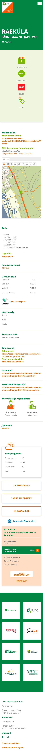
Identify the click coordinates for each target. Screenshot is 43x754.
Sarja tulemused (21, 498)
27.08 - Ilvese (10, 542)
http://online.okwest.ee (13, 361)
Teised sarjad (21, 485)
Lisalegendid (7, 256)
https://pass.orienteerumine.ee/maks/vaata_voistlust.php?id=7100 (21, 355)
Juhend (5, 428)
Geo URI (28, 153)
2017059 (5, 268)
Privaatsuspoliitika (10, 743)
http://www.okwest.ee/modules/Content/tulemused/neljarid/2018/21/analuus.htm (21, 388)
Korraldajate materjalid (12, 747)
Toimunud (21, 581)
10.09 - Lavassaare (12, 557)
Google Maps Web (9, 153)
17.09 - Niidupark (11, 561)
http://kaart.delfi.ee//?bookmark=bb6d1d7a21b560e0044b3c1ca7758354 (21, 141)
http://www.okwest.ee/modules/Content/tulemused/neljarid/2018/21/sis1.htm (21, 374)
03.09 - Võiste (19, 550)
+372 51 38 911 (8, 726)
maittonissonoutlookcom (14, 728)
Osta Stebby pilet (17, 301)
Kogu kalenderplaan (21, 574)
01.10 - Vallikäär (10, 564)
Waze (21, 153)
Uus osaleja (21, 511)
